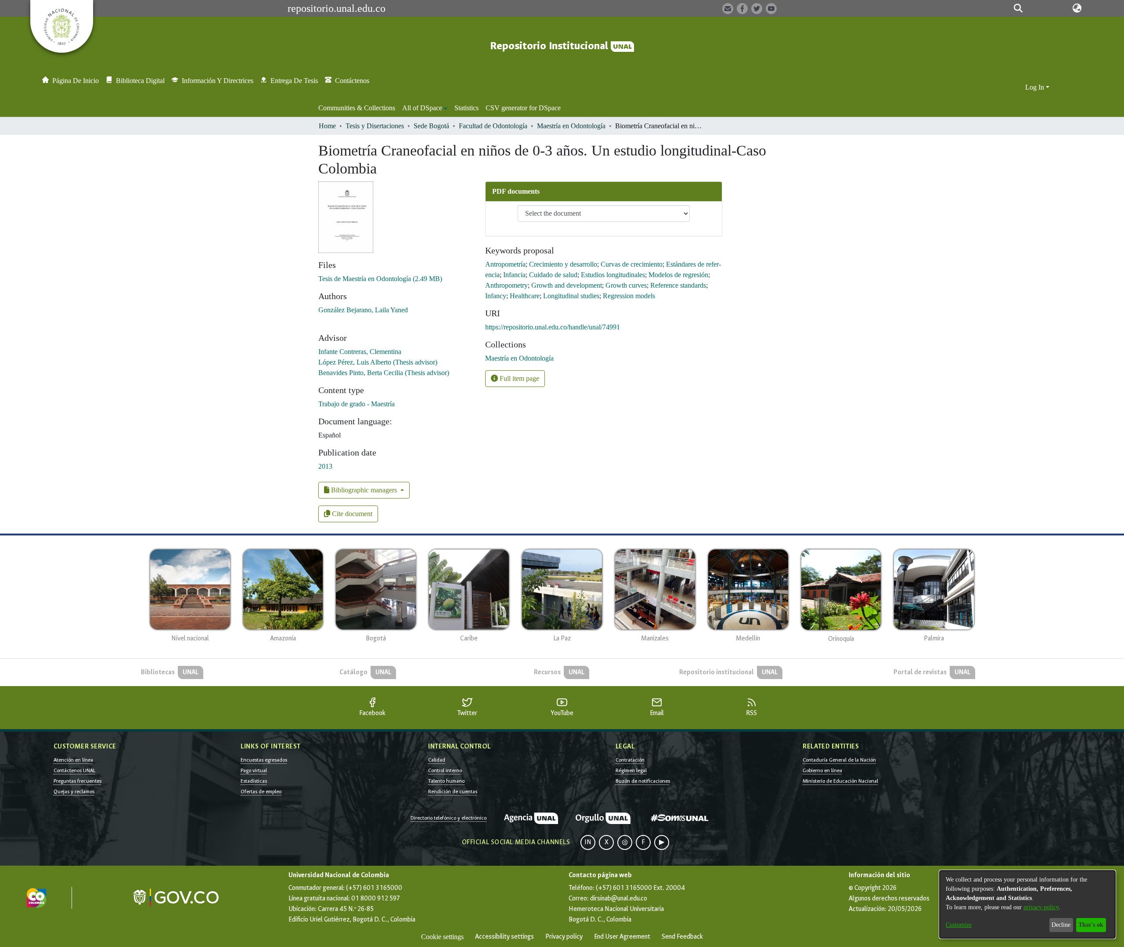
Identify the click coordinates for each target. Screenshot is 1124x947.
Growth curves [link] (626, 285)
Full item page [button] (518, 378)
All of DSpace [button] (422, 108)
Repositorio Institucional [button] (550, 46)
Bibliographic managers (364, 490)
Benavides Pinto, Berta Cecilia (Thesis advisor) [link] (383, 372)
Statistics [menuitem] (466, 108)
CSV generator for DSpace (523, 108)
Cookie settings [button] (442, 936)
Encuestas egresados (264, 759)
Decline (1061, 925)
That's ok (1090, 925)
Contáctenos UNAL (74, 770)
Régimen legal (631, 770)
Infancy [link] (495, 296)
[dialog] (1027, 904)
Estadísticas (254, 780)
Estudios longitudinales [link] (613, 274)
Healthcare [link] (525, 296)
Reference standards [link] (678, 285)
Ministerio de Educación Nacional (840, 780)
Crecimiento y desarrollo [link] (563, 264)
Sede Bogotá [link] (431, 126)
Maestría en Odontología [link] (571, 126)
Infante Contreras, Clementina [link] (359, 351)
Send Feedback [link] (682, 937)
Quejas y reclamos (74, 791)
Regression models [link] (629, 296)
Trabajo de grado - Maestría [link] (356, 404)
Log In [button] (1035, 87)
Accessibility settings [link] (504, 937)
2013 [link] (325, 466)
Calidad (436, 759)
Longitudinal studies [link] (571, 296)
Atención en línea (73, 759)
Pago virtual (254, 770)
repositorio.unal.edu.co (336, 8)
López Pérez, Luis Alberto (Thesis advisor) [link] (377, 362)
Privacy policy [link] (564, 937)
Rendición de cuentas (452, 791)
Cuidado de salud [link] (553, 274)
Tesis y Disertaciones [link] (375, 126)
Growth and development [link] (566, 285)
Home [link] (327, 126)
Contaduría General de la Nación (839, 759)
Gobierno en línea (822, 770)
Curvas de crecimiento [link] (632, 264)
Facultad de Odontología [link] (493, 126)
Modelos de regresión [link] (678, 274)
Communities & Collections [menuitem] (356, 108)
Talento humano (446, 780)
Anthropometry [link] (506, 285)
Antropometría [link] (505, 264)
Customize (959, 925)
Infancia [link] (514, 274)
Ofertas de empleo (261, 791)
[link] (380, 278)
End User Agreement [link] (622, 937)
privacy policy (1041, 907)
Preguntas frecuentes (77, 780)
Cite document (351, 513)
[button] (1018, 8)
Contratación (630, 759)
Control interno (445, 770)
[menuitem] (424, 108)
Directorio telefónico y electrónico (448, 817)
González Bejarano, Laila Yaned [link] (363, 310)
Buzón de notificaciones (643, 780)
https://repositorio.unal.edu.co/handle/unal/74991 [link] (552, 327)
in (587, 842)
